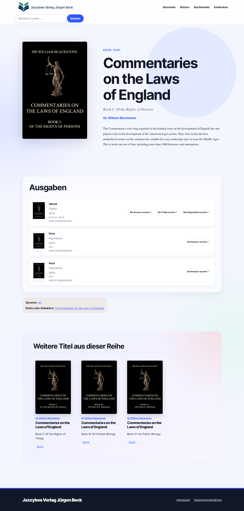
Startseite (169, 7)
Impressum (183, 500)
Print (117, 50)
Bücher (185, 7)
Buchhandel (201, 7)
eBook (107, 50)
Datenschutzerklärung (208, 500)
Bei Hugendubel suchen (196, 212)
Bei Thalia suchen (167, 212)
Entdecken (221, 7)
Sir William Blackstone (119, 118)
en (39, 302)
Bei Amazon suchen (141, 212)
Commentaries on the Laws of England (79, 308)
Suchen (75, 18)
